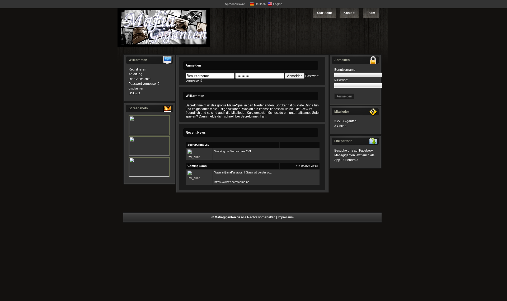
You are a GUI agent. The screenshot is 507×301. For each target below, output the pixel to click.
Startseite (324, 13)
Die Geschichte (140, 79)
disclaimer (136, 88)
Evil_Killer (193, 156)
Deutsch (260, 4)
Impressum (286, 217)
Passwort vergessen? (144, 84)
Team (371, 13)
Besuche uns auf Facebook (353, 150)
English (277, 4)
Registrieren (137, 69)
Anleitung (135, 74)
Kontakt (349, 13)
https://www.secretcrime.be (231, 182)
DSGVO (134, 93)
